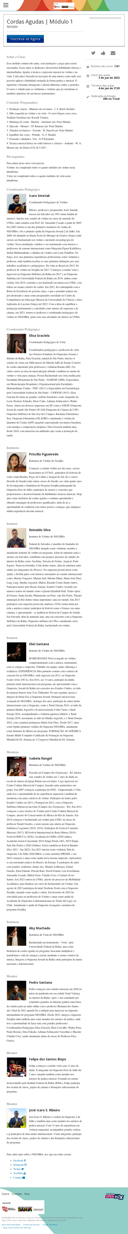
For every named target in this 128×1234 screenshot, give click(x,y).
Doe (27, 1194)
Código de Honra (50, 1224)
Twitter (17, 1169)
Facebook (18, 1160)
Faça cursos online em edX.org (16, 1227)
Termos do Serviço (31, 1224)
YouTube (18, 1173)
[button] (5, 5)
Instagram (18, 1164)
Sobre (5, 1194)
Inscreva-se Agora (25, 39)
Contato (17, 1177)
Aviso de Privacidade (11, 1224)
